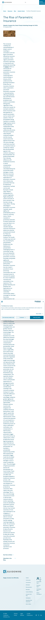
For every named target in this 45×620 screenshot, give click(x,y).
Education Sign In (38, 586)
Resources (10, 11)
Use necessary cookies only (8, 317)
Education (28, 589)
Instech (7, 67)
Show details (38, 313)
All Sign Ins (40, 578)
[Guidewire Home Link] (12, 571)
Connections (28, 582)
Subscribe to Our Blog (7, 559)
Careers (27, 577)
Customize (22, 317)
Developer (28, 584)
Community (28, 580)
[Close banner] (43, 301)
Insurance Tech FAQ (29, 595)
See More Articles (7, 555)
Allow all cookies (36, 317)
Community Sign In (39, 582)
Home (4, 11)
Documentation (29, 587)
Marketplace (28, 598)
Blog (15, 11)
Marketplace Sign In (39, 589)
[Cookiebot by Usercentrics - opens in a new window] (35, 302)
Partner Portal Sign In (39, 593)
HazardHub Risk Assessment (29, 601)
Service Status (28, 604)
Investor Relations (29, 591)
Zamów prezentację (42, 2)
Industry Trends (21, 11)
